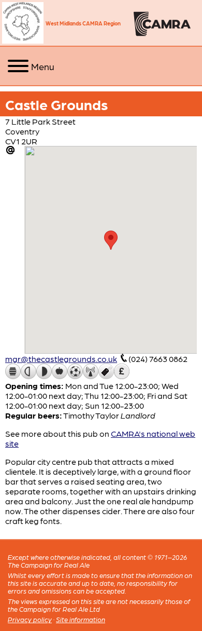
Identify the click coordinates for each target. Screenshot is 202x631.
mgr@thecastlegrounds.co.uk (61, 359)
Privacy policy (30, 619)
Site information (80, 619)
